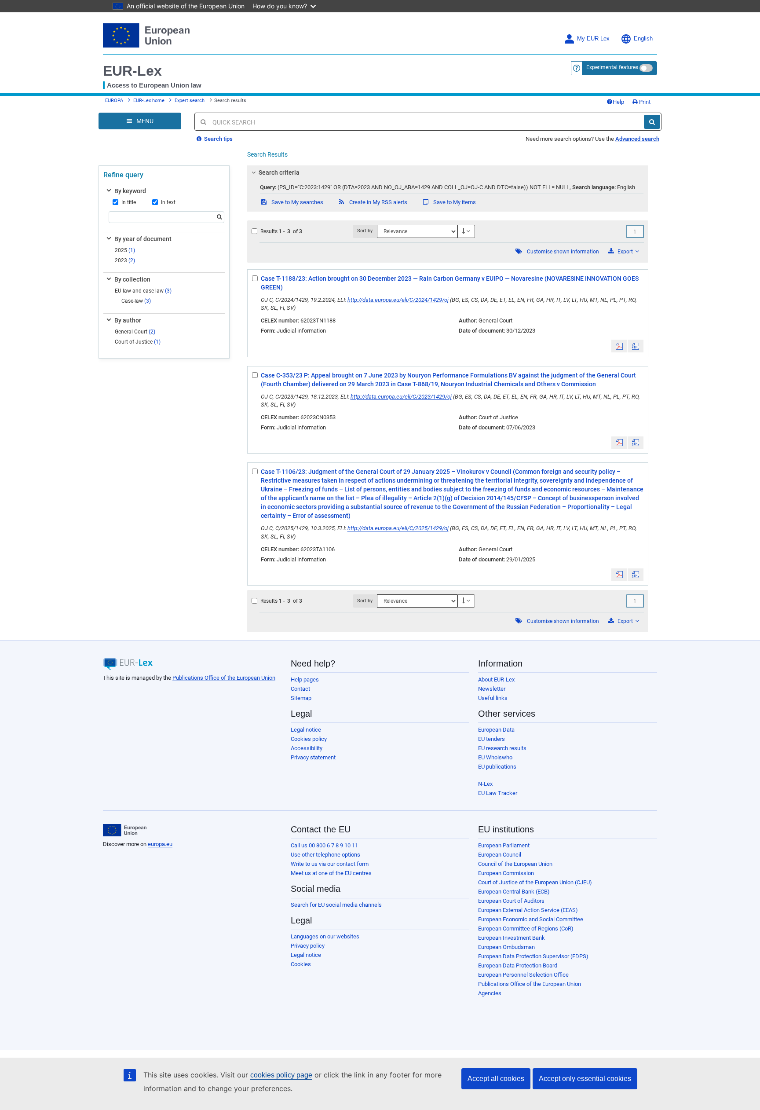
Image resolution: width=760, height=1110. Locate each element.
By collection (132, 279)
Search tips (218, 139)
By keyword (130, 190)
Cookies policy (309, 739)
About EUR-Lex (496, 679)
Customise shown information (563, 252)
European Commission (506, 873)
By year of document (143, 238)
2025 (125, 250)
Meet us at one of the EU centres (331, 873)
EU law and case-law (143, 291)
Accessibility (306, 748)
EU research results (502, 748)
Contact (300, 688)
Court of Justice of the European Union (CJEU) (535, 882)
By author (127, 320)
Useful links (493, 698)
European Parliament (504, 845)
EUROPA (114, 100)
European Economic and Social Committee (530, 919)
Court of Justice (138, 342)
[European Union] (124, 830)
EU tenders (491, 739)
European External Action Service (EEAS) (528, 910)
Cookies (301, 964)
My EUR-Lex (593, 39)
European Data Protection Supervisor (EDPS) (533, 956)
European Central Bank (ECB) (514, 891)
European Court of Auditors (511, 901)
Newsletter (491, 688)
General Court (135, 332)
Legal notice (306, 729)
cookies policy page (281, 1075)
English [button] (643, 39)
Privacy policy (308, 945)
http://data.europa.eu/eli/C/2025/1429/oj (398, 528)
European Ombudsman (506, 947)
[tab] (448, 172)
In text (168, 202)
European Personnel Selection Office (523, 974)
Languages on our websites (325, 936)
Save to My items (454, 202)
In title (128, 202)
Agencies (489, 993)
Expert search (190, 100)
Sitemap (301, 698)
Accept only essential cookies (585, 1078)
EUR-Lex (132, 71)
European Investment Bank (511, 937)
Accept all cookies (496, 1078)
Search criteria (279, 172)
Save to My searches (296, 202)
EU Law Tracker (497, 793)
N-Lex (485, 783)
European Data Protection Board (517, 965)
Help (618, 102)
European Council (499, 854)
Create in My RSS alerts (377, 202)
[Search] (652, 122)
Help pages (305, 679)
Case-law (136, 301)
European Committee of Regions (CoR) (526, 928)
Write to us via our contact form (330, 864)
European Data (496, 729)
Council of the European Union (515, 864)
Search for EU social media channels (336, 904)
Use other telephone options (325, 854)
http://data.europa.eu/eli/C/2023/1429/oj (401, 396)
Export (625, 252)
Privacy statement (313, 757)
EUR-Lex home (148, 100)
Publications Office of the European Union (223, 677)
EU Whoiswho (495, 757)
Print (644, 102)
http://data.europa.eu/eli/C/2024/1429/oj (398, 300)
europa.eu (160, 844)
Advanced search (637, 139)
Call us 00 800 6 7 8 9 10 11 (324, 845)
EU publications (497, 766)
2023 (125, 260)
